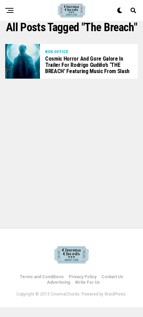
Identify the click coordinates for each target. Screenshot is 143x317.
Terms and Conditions (42, 276)
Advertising (58, 282)
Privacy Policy (82, 276)
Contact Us (112, 276)
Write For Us (87, 282)
